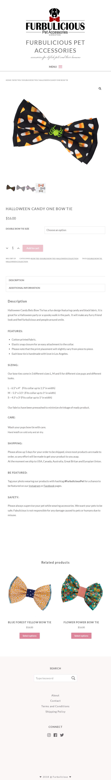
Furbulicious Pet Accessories (55, 46)
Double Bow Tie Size (17, 228)
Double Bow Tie (94, 258)
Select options (30, 635)
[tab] (55, 280)
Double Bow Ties (30, 80)
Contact (55, 700)
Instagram (34, 485)
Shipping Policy (56, 711)
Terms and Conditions (55, 706)
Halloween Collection (67, 258)
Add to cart (32, 248)
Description (16, 280)
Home (8, 80)
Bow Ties (16, 80)
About (55, 695)
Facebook (49, 485)
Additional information (24, 287)
